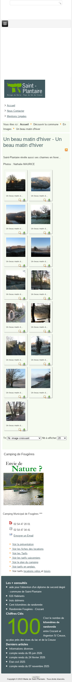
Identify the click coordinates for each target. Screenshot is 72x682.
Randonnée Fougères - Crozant (26, 609)
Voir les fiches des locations (28, 548)
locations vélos (32, 571)
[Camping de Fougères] (23, 505)
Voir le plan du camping (25, 562)
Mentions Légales (16, 116)
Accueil (11, 105)
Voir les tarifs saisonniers (26, 557)
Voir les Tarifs (19, 553)
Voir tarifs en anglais (23, 566)
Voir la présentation (23, 544)
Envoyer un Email (23, 535)
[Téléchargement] (23, 200)
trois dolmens (16, 600)
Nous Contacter (15, 110)
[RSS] (66, 150)
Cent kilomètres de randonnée (25, 604)
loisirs (47, 571)
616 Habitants (17, 596)
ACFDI (36, 677)
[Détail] (20, 200)
